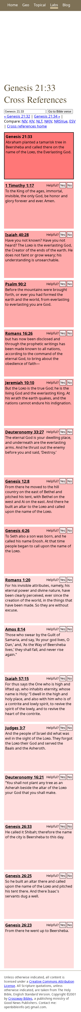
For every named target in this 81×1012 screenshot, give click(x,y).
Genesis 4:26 (17, 530)
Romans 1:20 (17, 580)
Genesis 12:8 (17, 481)
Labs (54, 4)
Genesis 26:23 (18, 925)
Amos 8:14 (15, 629)
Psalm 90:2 (15, 284)
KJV (31, 121)
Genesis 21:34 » (47, 116)
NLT (39, 121)
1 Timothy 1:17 (19, 185)
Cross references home (27, 126)
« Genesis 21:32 (17, 116)
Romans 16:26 (19, 333)
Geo (25, 4)
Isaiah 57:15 (17, 678)
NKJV (48, 121)
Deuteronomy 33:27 (24, 432)
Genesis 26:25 (18, 875)
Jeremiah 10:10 (19, 382)
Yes (62, 185)
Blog (66, 4)
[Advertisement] (40, 46)
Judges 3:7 (15, 727)
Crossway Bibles (20, 998)
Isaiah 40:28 (17, 234)
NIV (24, 121)
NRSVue (61, 121)
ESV (72, 121)
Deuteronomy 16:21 (24, 777)
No (70, 185)
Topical (40, 4)
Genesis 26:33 (18, 826)
